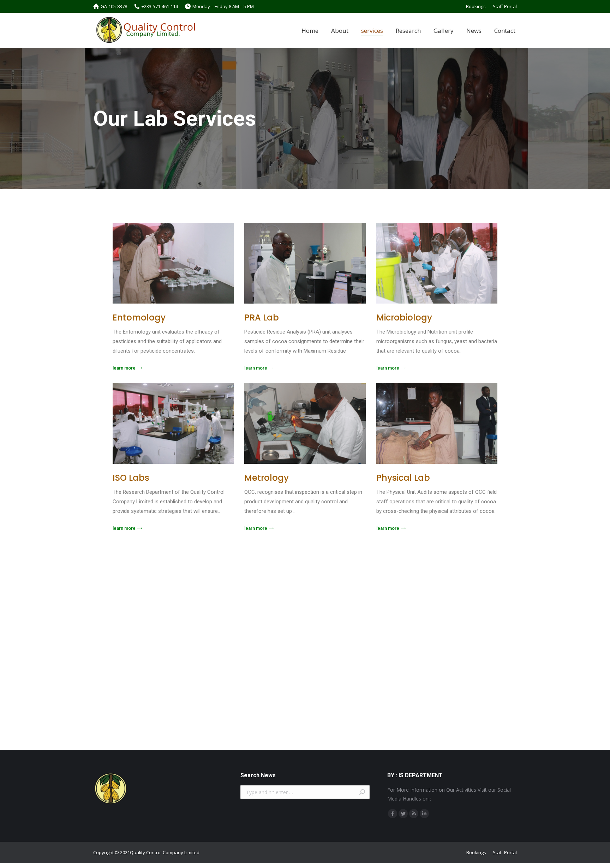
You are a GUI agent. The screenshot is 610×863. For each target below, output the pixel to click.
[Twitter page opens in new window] (403, 813)
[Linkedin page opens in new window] (424, 813)
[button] (127, 368)
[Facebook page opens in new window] (392, 813)
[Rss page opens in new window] (413, 813)
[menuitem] (476, 6)
